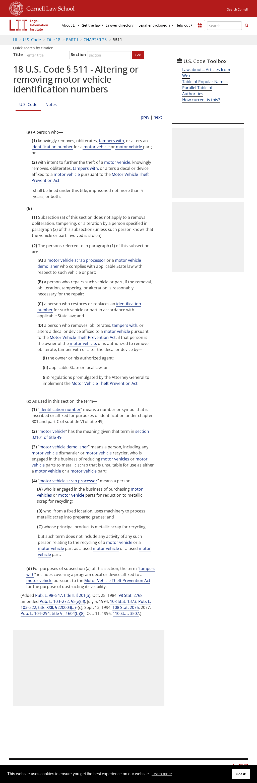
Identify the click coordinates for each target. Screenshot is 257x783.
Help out (182, 25)
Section (78, 54)
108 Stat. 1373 (123, 601)
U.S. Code (32, 39)
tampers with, (85, 168)
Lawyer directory (120, 25)
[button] (246, 25)
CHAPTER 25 (95, 39)
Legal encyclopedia (154, 25)
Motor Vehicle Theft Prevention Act (83, 337)
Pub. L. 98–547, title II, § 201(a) (62, 595)
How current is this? (201, 99)
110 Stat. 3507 (126, 613)
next (158, 117)
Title (18, 54)
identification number (52, 146)
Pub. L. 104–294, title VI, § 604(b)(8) (53, 613)
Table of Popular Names (205, 81)
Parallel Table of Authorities (197, 90)
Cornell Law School (49, 8)
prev (145, 117)
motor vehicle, (83, 343)
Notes (51, 104)
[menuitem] (69, 25)
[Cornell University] (16, 8)
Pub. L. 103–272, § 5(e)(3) (62, 601)
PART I (72, 39)
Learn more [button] (162, 774)
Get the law (91, 25)
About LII (69, 25)
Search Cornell (237, 9)
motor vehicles (115, 459)
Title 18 (53, 39)
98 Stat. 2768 (130, 595)
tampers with (111, 140)
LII (15, 39)
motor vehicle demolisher (63, 447)
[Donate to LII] (200, 25)
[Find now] (246, 26)
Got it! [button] (241, 774)
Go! (138, 55)
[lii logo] (29, 25)
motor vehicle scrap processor (76, 260)
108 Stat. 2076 (125, 607)
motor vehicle (97, 146)
